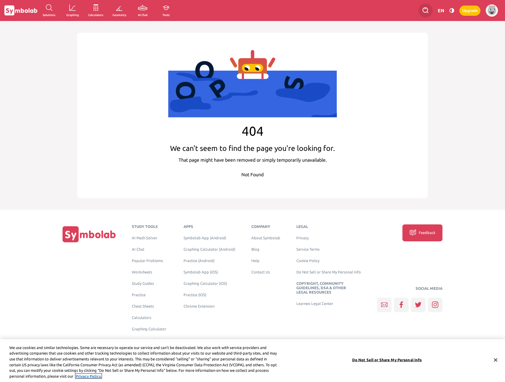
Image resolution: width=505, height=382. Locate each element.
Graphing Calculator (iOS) (205, 283)
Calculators (141, 317)
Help (255, 261)
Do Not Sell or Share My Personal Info (328, 272)
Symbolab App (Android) (205, 238)
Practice (139, 295)
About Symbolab (265, 238)
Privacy (302, 238)
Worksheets (142, 272)
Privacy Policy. (88, 376)
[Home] (89, 234)
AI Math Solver (144, 238)
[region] (252, 360)
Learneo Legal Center (314, 303)
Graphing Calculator (149, 329)
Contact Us (260, 272)
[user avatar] (492, 10)
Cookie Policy (307, 261)
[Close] (495, 360)
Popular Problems (147, 261)
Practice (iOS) (195, 295)
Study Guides (143, 283)
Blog (255, 249)
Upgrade (470, 10)
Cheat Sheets (143, 306)
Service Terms (308, 249)
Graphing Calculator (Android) (209, 249)
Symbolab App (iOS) (201, 272)
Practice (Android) (199, 261)
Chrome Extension (199, 306)
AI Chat (138, 249)
